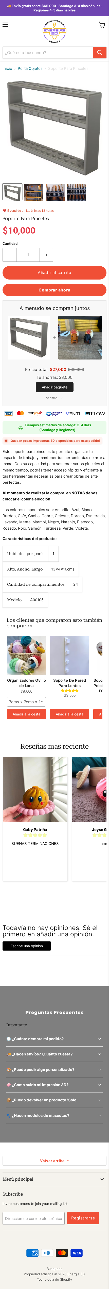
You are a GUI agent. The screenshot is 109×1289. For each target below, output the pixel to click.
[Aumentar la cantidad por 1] (46, 255)
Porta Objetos (30, 68)
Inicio (7, 68)
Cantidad (10, 244)
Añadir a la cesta (26, 714)
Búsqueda (54, 1269)
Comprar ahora (54, 290)
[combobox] (26, 702)
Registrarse (83, 1218)
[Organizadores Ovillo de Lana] (26, 655)
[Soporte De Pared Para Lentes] (69, 655)
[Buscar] (99, 52)
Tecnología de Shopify (54, 1279)
